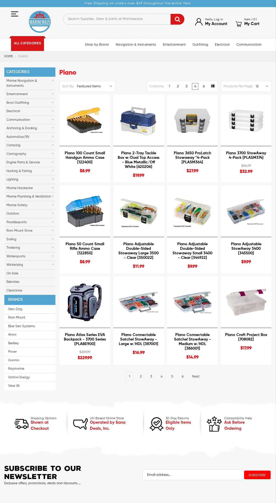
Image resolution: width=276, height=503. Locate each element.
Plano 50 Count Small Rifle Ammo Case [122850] (85, 248)
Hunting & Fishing (19, 171)
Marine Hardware (19, 188)
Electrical (222, 44)
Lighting (12, 179)
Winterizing (14, 264)
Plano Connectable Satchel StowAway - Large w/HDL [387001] (138, 339)
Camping (13, 145)
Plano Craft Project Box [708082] (246, 337)
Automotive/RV (17, 136)
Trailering (13, 247)
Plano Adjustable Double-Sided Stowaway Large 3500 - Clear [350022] (138, 251)
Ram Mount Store (19, 230)
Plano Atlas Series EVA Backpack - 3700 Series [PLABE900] (85, 339)
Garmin (13, 360)
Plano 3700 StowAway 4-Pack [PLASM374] (246, 155)
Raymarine (16, 368)
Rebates (12, 281)
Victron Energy (19, 377)
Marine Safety (17, 205)
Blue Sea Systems (21, 326)
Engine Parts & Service (23, 162)
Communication (249, 44)
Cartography (16, 154)
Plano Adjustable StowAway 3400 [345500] (246, 248)
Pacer (12, 351)
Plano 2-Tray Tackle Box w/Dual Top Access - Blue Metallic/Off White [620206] (138, 160)
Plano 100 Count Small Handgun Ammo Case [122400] (85, 157)
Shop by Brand (97, 44)
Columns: (156, 86)
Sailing (11, 239)
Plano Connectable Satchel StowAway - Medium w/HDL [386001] (192, 341)
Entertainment (174, 44)
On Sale (12, 273)
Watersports (15, 256)
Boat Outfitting (17, 102)
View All (13, 385)
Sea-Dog (15, 309)
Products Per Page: (238, 86)
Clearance (14, 290)
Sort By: (68, 86)
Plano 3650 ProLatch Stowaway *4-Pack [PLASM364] (192, 157)
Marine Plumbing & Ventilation (28, 196)
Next (196, 376)
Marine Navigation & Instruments (21, 83)
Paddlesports (16, 222)
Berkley (13, 343)
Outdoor (12, 213)
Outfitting (200, 44)
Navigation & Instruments (136, 44)
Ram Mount (16, 317)
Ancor (12, 334)
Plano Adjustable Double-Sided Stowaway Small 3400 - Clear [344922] (192, 251)
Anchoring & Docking (21, 128)
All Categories (27, 43)
